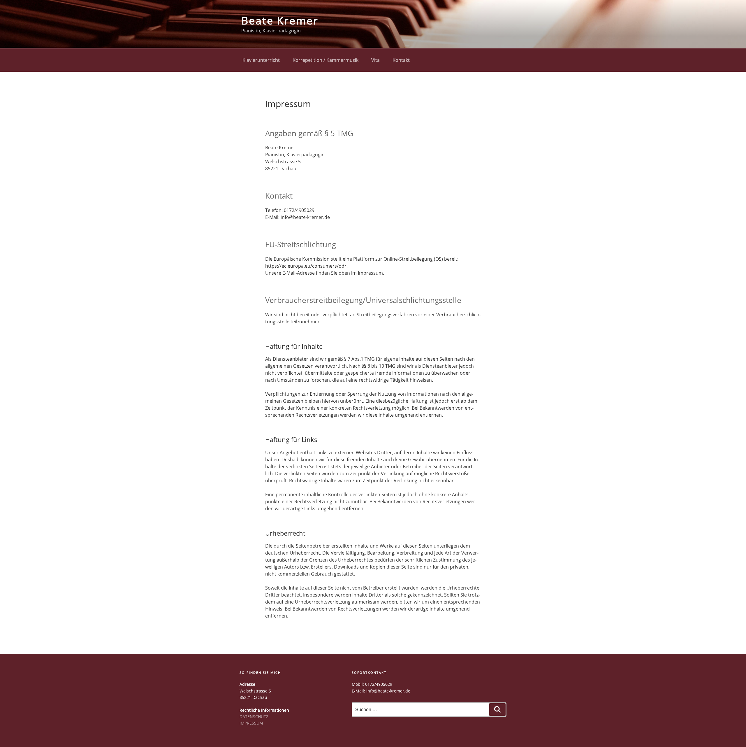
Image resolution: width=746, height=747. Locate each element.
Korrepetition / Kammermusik (325, 60)
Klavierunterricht (261, 60)
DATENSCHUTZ (254, 716)
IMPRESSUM (251, 723)
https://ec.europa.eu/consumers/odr (305, 266)
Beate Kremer (280, 20)
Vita (375, 60)
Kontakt (401, 60)
